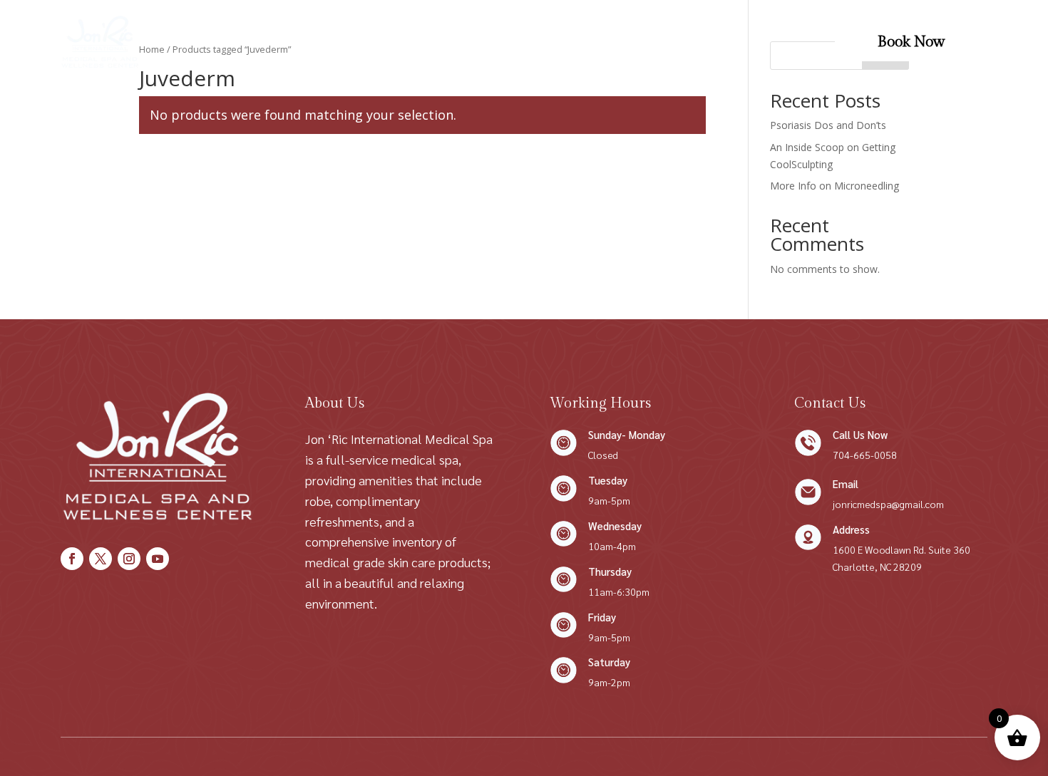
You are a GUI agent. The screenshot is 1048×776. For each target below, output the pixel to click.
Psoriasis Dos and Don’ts (828, 125)
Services (314, 42)
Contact (484, 42)
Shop (438, 42)
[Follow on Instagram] (129, 558)
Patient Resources (607, 42)
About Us (386, 42)
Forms (534, 42)
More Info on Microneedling (834, 185)
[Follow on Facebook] (72, 558)
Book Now (911, 42)
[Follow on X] (100, 558)
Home (265, 42)
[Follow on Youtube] (157, 558)
